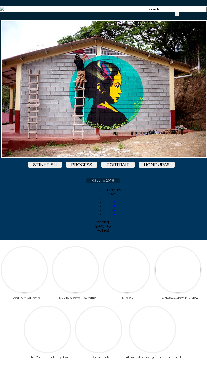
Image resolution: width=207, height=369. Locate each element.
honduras (157, 164)
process (81, 164)
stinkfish (45, 164)
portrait (118, 164)
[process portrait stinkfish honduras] (103, 85)
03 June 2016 (103, 180)
